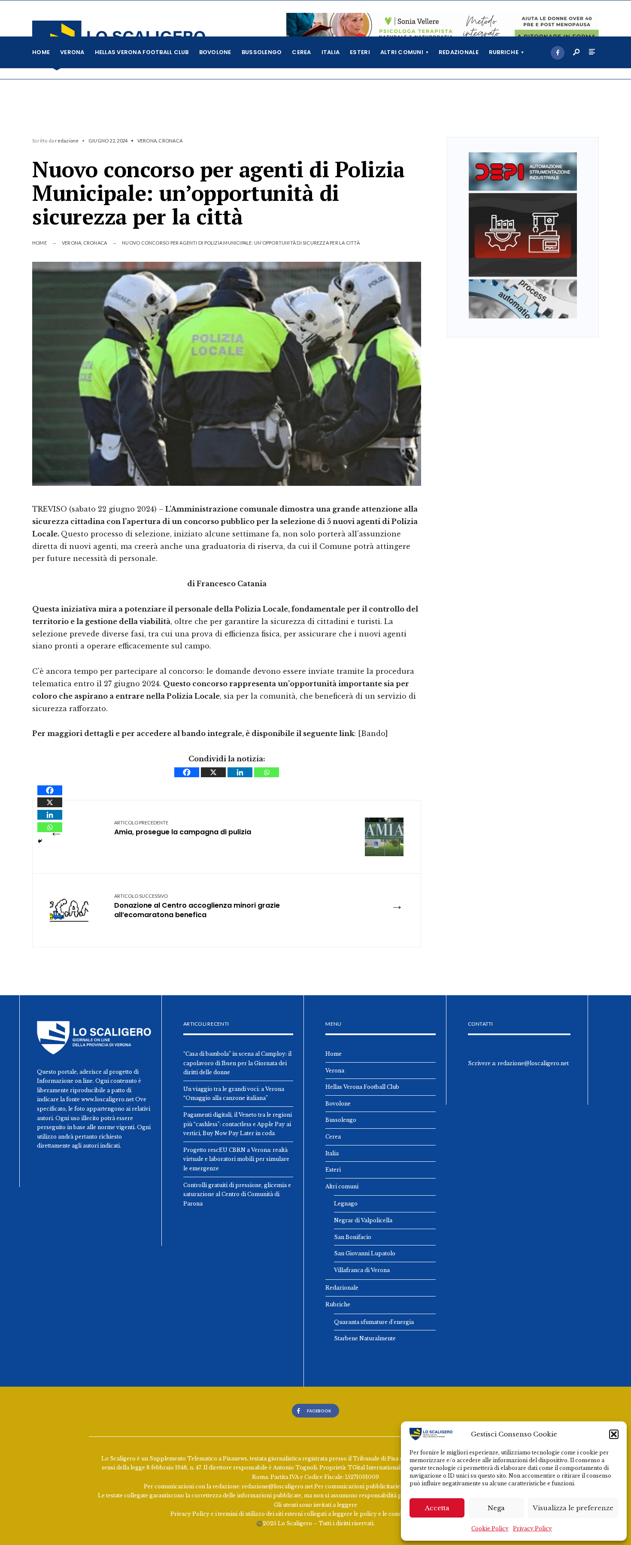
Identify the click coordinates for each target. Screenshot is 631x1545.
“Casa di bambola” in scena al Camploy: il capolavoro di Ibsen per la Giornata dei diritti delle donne (237, 1063)
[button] (614, 1434)
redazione (67, 140)
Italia (331, 52)
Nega (496, 1508)
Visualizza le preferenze (573, 1508)
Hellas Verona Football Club (142, 52)
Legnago (346, 1203)
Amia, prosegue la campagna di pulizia (182, 828)
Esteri (360, 52)
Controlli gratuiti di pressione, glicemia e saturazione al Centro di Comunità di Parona (237, 1194)
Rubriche (504, 52)
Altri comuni (401, 52)
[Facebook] (557, 53)
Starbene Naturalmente (365, 1338)
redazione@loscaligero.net (533, 1063)
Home (41, 52)
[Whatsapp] (266, 772)
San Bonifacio (352, 1237)
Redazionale (459, 52)
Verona (72, 52)
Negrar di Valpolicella (363, 1220)
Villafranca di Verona (362, 1270)
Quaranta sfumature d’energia (374, 1322)
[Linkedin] (240, 772)
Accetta (437, 1508)
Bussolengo (262, 52)
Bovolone (215, 52)
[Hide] (39, 841)
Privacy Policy (532, 1528)
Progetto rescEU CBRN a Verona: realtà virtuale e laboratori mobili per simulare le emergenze (236, 1159)
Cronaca (170, 140)
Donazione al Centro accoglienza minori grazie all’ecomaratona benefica (197, 906)
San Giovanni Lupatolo (364, 1253)
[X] (213, 772)
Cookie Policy (490, 1528)
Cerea (301, 52)
